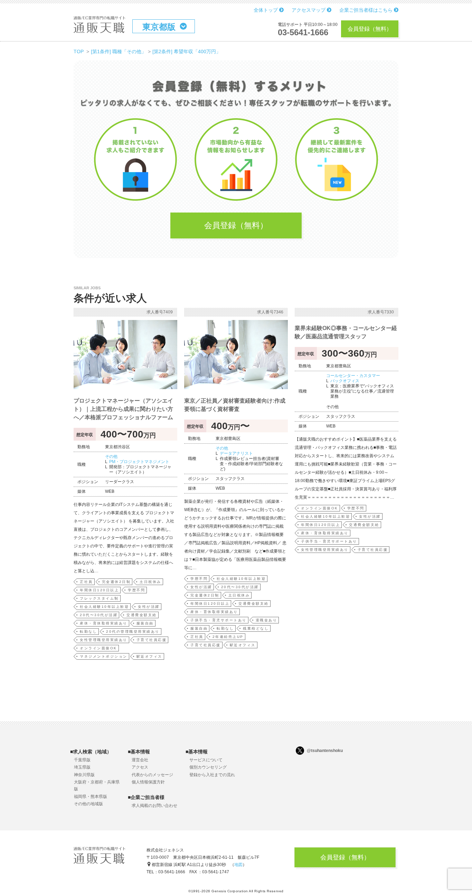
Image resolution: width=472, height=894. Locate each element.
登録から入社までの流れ (212, 774)
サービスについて (206, 759)
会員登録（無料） (370, 29)
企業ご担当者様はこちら (366, 10)
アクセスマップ (309, 10)
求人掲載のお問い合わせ (154, 805)
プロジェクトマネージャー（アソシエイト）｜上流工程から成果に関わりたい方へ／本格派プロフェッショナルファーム (123, 409)
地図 (238, 864)
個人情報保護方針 (148, 782)
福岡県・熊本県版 (90, 796)
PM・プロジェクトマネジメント (139, 461)
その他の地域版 (88, 803)
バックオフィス (344, 380)
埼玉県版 (82, 767)
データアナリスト (236, 453)
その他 (111, 456)
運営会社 (140, 759)
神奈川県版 (84, 774)
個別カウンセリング (208, 767)
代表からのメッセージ (152, 774)
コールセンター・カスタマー (353, 375)
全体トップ (266, 10)
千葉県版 (82, 759)
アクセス (140, 767)
